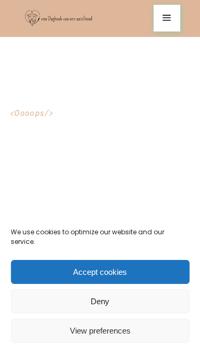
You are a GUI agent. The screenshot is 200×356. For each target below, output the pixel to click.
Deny (100, 301)
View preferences (100, 330)
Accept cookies (100, 271)
